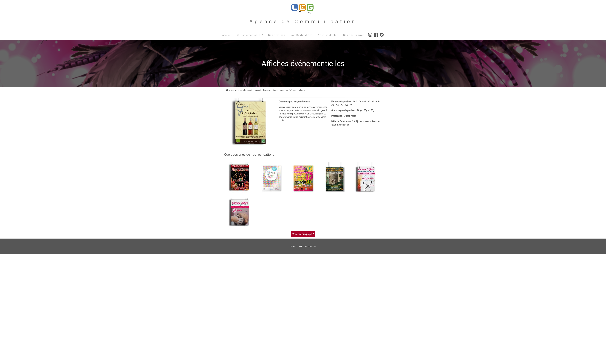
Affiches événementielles (292, 90)
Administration (310, 246)
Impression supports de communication (261, 90)
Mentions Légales (297, 246)
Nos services (236, 90)
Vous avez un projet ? (303, 234)
